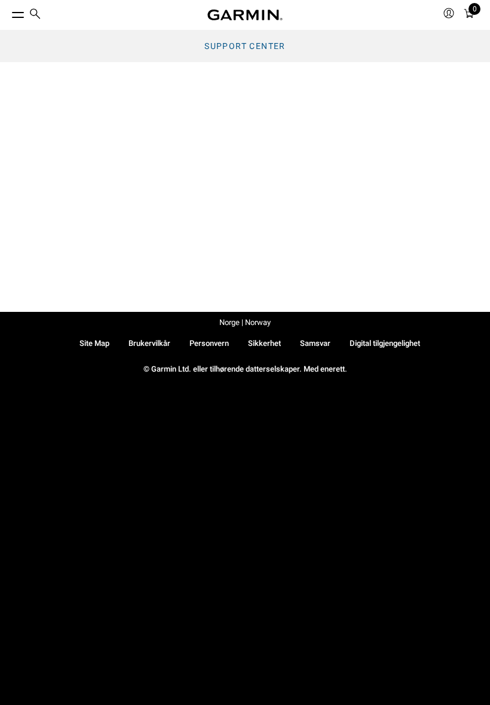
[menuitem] (35, 15)
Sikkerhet (264, 343)
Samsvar (315, 343)
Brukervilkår (149, 343)
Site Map (94, 343)
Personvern (209, 343)
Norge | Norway (245, 322)
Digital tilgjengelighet (385, 343)
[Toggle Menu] (7, 12)
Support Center (245, 46)
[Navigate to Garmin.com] (245, 15)
